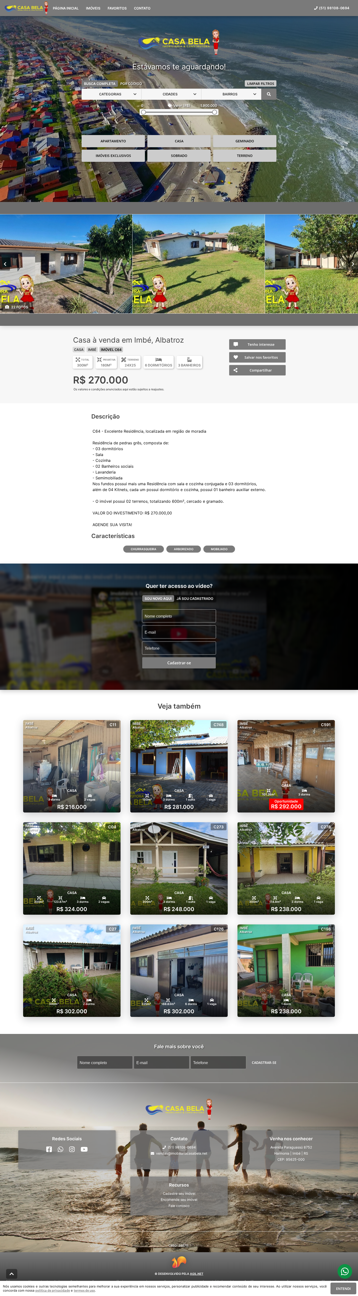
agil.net (196, 1274)
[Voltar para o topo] (11, 1274)
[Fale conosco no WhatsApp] (60, 1149)
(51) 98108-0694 (334, 8)
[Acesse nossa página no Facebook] (49, 1149)
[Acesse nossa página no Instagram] (72, 1149)
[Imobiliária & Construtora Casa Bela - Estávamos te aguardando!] (179, 42)
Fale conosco (179, 1206)
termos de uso (84, 1290)
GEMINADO (245, 141)
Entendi (343, 1288)
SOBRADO (179, 155)
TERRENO (245, 155)
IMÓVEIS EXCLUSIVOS (113, 155)
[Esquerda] (5, 263)
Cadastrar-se (264, 1062)
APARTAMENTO (113, 141)
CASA (179, 141)
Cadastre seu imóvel (179, 1193)
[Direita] (353, 263)
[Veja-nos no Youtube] (84, 1149)
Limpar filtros (260, 83)
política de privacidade (52, 1290)
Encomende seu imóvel (179, 1199)
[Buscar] (268, 94)
